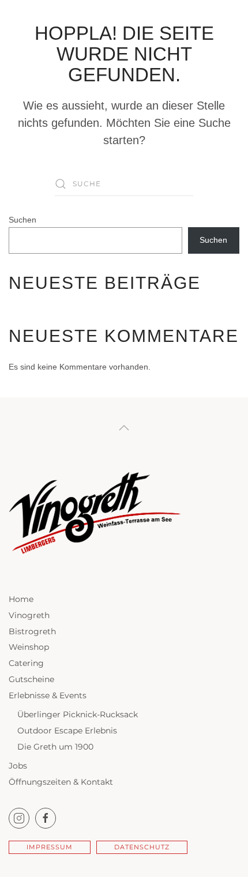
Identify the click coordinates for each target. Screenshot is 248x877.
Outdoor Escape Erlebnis (67, 730)
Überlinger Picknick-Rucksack (77, 714)
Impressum (50, 847)
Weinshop (29, 647)
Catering (26, 663)
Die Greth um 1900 (55, 747)
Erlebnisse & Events (48, 695)
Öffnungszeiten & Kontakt (61, 782)
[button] (124, 428)
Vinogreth (29, 615)
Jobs (18, 766)
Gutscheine (31, 679)
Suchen (22, 219)
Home (21, 599)
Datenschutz (142, 847)
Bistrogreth (32, 631)
